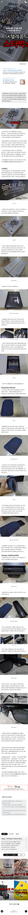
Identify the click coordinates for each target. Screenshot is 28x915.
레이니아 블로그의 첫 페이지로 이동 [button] (14, 1)
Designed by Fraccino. (14, 911)
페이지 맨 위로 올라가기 (26, 911)
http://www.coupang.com (8, 68)
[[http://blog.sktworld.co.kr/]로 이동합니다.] (14, 790)
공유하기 (14, 854)
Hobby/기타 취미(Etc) (17, 32)
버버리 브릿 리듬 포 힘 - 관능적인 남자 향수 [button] (7, 890)
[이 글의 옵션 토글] (7, 834)
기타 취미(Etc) (9, 838)
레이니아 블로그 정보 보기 (26, 1)
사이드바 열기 (2, 1)
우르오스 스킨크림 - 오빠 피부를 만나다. (9, 849)
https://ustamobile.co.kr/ (8, 78)
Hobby (3, 838)
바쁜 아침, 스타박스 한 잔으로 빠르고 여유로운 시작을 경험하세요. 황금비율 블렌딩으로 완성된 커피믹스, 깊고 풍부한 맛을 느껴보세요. (14, 73)
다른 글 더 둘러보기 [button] (13, 904)
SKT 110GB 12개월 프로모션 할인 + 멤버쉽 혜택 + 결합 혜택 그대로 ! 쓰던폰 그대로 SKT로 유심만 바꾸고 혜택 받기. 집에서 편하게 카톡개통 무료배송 (10, 82)
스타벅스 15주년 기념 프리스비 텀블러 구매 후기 (10, 841)
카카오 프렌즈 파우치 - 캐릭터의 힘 (8, 847)
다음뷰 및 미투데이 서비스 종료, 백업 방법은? (12, 805)
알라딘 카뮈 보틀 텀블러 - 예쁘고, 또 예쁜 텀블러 (10, 843)
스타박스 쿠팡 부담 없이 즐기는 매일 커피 (12, 70)
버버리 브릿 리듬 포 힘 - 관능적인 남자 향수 (9, 845)
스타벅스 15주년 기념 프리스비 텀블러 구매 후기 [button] (7, 869)
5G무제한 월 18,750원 (8, 80)
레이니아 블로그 (2, 911)
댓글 (7, 854)
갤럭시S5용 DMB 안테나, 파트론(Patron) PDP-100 (14, 814)
